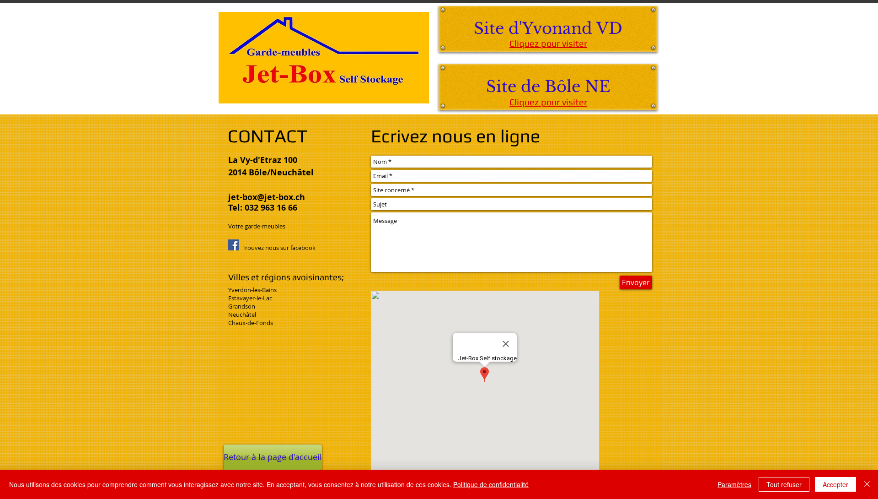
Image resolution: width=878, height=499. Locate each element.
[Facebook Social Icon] (233, 244)
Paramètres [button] (734, 484)
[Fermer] (867, 484)
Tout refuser (784, 484)
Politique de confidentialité (491, 484)
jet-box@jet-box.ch (266, 197)
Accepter (835, 484)
